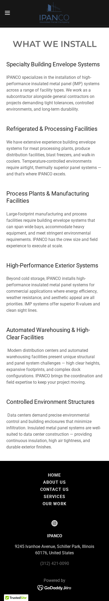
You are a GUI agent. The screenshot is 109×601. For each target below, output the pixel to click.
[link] (54, 12)
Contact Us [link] (54, 489)
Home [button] (54, 475)
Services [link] (54, 496)
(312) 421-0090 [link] (54, 563)
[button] (10, 12)
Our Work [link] (54, 503)
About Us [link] (54, 482)
